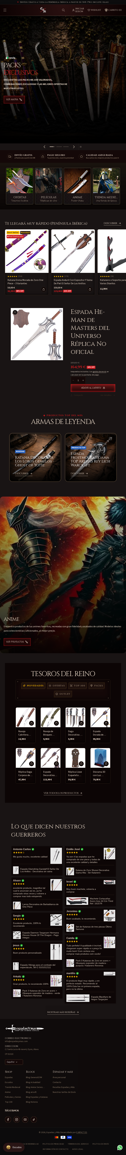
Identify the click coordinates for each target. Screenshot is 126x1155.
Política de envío (101, 1144)
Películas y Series (13, 1097)
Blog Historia (32, 1102)
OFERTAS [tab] (59, 685)
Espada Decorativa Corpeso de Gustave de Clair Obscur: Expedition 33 (50, 773)
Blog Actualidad (33, 1082)
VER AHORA (12, 96)
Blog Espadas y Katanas (37, 1097)
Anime (8, 1092)
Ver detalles (106, 395)
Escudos (9, 1082)
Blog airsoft (31, 1092)
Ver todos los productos (61, 793)
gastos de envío (99, 371)
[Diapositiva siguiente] (74, 146)
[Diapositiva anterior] (44, 146)
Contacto (57, 1082)
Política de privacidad (53, 1144)
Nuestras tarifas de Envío (64, 1092)
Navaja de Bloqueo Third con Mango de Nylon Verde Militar (49, 733)
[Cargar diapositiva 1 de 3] (52, 146)
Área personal (59, 1077)
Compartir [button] (78, 395)
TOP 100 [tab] (79, 685)
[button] (63, 10)
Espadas (9, 1077)
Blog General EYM (34, 1077)
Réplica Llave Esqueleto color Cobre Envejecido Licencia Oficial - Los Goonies (75, 773)
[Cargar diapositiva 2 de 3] (59, 146)
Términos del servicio (78, 1144)
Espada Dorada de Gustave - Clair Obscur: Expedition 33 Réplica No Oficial (100, 733)
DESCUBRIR (110, 223)
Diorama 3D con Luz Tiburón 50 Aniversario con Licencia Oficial (99, 773)
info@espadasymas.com (16, 1041)
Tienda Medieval (12, 1087)
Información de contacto (56, 1149)
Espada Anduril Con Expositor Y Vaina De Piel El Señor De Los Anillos (73, 281)
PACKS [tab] (98, 685)
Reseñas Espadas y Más (64, 1087)
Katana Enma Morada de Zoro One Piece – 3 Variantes (25, 281)
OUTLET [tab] (64, 694)
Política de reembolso (28, 1144)
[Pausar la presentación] (81, 146)
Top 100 (8, 1102)
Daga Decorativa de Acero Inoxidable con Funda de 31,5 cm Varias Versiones (75, 733)
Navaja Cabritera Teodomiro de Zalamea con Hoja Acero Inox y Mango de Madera (25, 733)
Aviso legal (77, 1149)
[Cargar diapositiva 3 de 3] (66, 146)
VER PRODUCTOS (15, 642)
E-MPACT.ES (81, 1132)
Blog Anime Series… (35, 1087)
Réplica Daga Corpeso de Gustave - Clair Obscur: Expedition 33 (25, 773)
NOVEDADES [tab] (35, 685)
